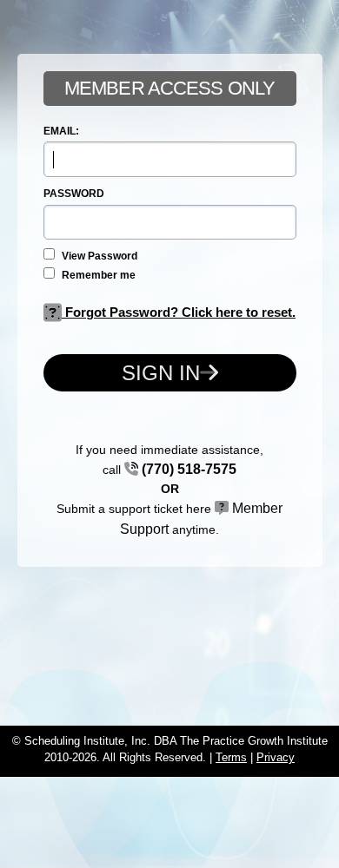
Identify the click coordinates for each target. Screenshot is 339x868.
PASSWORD (73, 193)
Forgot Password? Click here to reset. (179, 312)
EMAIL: (61, 131)
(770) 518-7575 (187, 469)
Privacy (275, 757)
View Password (98, 256)
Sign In (161, 373)
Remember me (97, 275)
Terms (231, 757)
